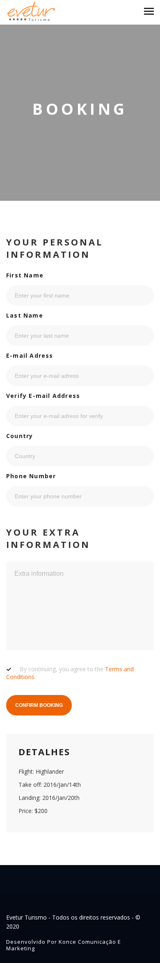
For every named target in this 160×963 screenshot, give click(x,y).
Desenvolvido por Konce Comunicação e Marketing (63, 945)
